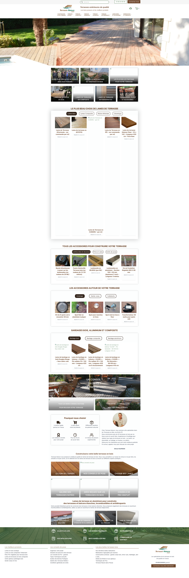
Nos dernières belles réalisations (105, 550)
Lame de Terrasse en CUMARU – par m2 (95, 231)
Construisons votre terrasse (61, 14)
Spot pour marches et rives (96, 316)
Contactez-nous (134, 1)
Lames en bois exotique (12, 550)
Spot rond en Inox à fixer (112, 316)
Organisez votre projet (56, 550)
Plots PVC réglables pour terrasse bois (16, 554)
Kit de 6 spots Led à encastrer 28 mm (62, 316)
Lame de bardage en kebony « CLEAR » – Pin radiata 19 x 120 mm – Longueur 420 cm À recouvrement (95, 361)
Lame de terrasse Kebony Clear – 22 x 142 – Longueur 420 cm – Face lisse (129, 133)
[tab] (71, 113)
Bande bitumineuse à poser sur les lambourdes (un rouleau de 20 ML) (63, 271)
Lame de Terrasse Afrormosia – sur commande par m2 (62, 132)
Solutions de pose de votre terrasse (60, 552)
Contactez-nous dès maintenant (163, 566)
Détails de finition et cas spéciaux (106, 558)
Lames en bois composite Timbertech (16, 552)
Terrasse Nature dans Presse (104, 562)
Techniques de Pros (101, 560)
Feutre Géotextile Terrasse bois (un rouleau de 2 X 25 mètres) (79, 271)
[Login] (130, 8)
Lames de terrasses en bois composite (16, 556)
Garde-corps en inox (11, 560)
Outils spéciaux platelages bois (14, 558)
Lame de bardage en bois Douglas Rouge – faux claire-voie (62, 359)
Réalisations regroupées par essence (107, 552)
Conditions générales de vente (59, 562)
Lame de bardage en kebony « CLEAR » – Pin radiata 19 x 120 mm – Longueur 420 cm (79, 361)
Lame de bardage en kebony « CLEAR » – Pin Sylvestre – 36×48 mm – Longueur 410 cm (112, 361)
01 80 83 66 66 (120, 1)
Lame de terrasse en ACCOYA (79, 131)
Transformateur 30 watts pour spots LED (129, 317)
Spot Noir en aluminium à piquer (79, 316)
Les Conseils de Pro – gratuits (59, 554)
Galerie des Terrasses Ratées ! (59, 560)
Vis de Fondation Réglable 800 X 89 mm (128, 270)
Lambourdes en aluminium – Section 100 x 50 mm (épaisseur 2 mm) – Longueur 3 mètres (112, 272)
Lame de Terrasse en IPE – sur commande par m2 (112, 132)
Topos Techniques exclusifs (58, 556)
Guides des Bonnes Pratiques (59, 558)
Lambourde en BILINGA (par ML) (95, 269)
